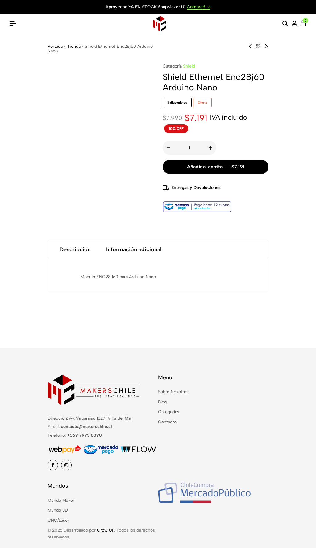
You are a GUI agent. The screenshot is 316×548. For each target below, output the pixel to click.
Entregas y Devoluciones (196, 187)
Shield (189, 66)
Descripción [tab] (75, 249)
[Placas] (258, 46)
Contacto (167, 422)
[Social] (53, 465)
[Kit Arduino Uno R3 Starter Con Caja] (250, 46)
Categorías (168, 411)
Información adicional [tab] (133, 249)
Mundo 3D (58, 510)
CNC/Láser (58, 520)
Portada (55, 46)
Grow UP (105, 530)
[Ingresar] (294, 24)
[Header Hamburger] (12, 23)
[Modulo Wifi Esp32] (266, 46)
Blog (162, 402)
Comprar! (196, 7)
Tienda (74, 46)
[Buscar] (285, 24)
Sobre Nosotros (173, 391)
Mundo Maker (61, 500)
